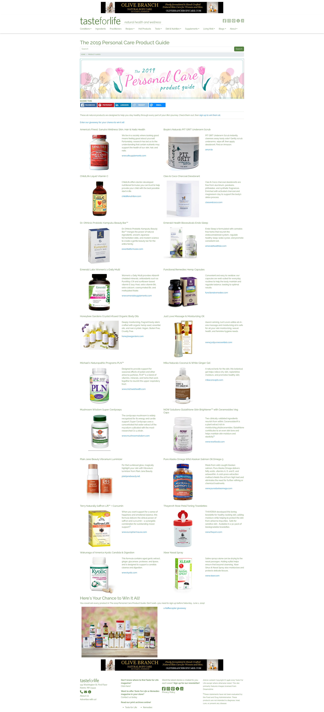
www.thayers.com (213, 532)
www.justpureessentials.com (218, 342)
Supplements (191, 29)
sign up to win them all (209, 115)
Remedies (147, 707)
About (233, 29)
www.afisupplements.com (134, 155)
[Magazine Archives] (242, 21)
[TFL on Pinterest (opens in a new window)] (233, 21)
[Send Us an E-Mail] (86, 692)
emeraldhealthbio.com (215, 246)
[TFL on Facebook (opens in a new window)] (224, 21)
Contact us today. (129, 697)
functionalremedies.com (216, 292)
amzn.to (209, 149)
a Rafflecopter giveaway (175, 608)
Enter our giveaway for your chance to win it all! (102, 122)
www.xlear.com (212, 575)
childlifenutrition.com (131, 196)
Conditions (85, 29)
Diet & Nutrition (173, 29)
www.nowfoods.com (215, 442)
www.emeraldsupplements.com (137, 296)
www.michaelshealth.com (134, 389)
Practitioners (116, 29)
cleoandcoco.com (213, 202)
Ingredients (100, 29)
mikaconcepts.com (214, 380)
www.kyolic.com (129, 572)
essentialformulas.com (132, 249)
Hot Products (144, 29)
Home (83, 54)
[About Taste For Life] (238, 21)
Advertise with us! (88, 699)
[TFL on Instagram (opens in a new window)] (229, 21)
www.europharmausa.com (134, 532)
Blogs (221, 29)
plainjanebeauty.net (131, 476)
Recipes (129, 29)
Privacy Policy (168, 692)
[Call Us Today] (82, 692)
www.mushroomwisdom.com (136, 436)
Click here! (126, 686)
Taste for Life (131, 707)
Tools (157, 29)
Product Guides (94, 54)
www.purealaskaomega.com (218, 488)
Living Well (208, 29)
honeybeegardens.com (133, 336)
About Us (84, 696)
